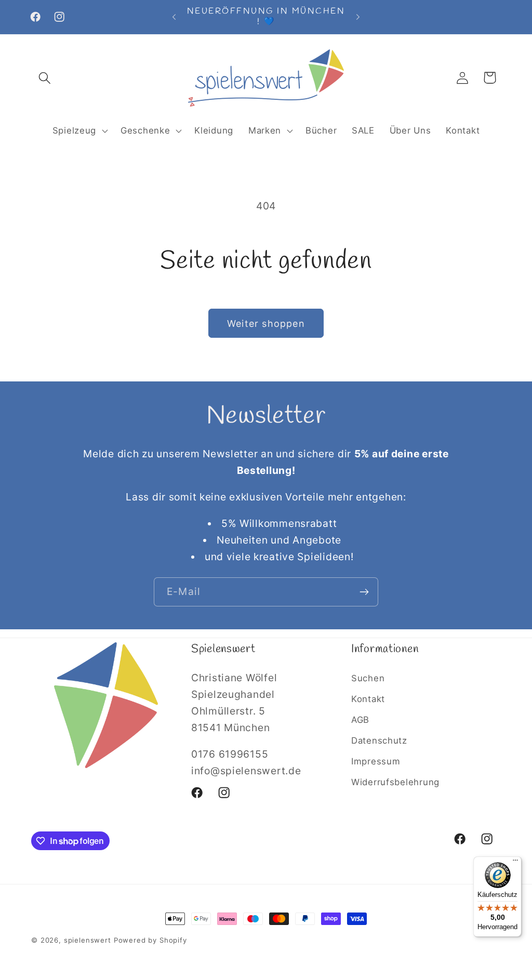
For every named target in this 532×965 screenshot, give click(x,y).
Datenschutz (379, 740)
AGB (360, 720)
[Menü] (515, 862)
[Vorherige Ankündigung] (174, 17)
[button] (45, 77)
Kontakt (368, 699)
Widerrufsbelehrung (395, 782)
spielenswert (87, 940)
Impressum (375, 761)
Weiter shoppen (266, 323)
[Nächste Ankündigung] (358, 17)
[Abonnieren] (364, 591)
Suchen (367, 678)
